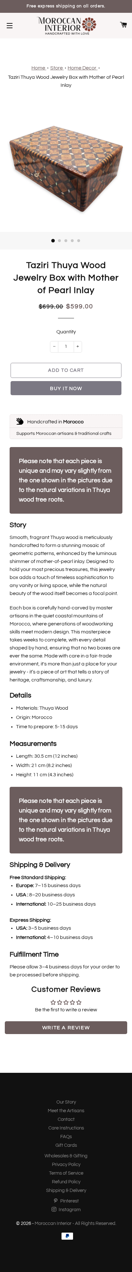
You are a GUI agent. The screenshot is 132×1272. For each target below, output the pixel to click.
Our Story (66, 1102)
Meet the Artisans (66, 1110)
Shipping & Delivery (66, 1190)
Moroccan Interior (53, 1223)
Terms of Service (66, 1173)
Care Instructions (66, 1128)
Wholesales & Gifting (66, 1156)
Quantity (66, 331)
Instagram (69, 1209)
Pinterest (69, 1201)
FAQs (66, 1136)
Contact (66, 1119)
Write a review (66, 1027)
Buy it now (66, 388)
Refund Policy (66, 1181)
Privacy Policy (66, 1164)
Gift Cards (66, 1145)
